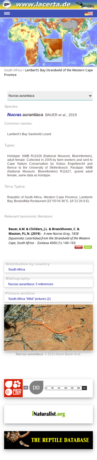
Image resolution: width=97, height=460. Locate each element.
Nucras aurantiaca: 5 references (30, 284)
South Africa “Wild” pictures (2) (29, 299)
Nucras (15, 114)
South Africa (16, 269)
